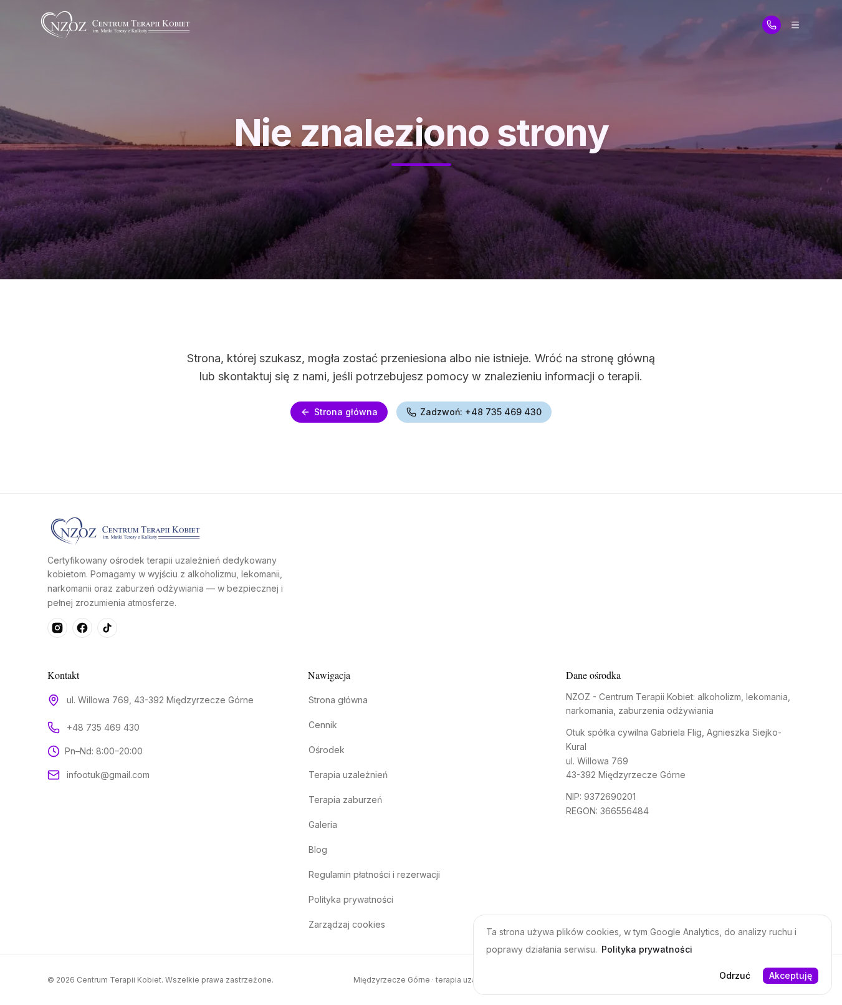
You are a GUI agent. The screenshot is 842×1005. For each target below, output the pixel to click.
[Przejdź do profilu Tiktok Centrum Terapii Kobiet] (107, 628)
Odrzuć (734, 975)
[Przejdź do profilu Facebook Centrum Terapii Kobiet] (82, 628)
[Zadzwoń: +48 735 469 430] (772, 25)
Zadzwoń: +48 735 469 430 (481, 411)
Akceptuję (790, 975)
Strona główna (346, 411)
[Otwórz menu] (795, 25)
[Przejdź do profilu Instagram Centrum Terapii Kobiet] (57, 628)
